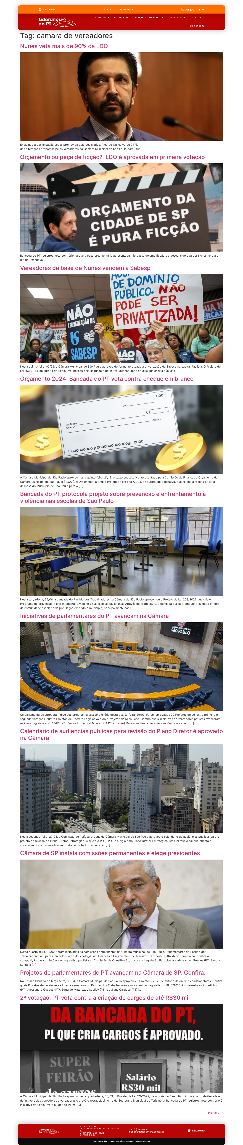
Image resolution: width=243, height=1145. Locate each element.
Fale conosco (196, 25)
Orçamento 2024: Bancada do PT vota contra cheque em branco (107, 378)
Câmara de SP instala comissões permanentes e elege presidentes (110, 853)
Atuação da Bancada (146, 17)
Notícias (196, 17)
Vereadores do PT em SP (109, 17)
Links (105, 9)
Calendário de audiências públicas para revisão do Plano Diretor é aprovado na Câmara (121, 734)
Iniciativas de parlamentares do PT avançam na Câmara (94, 615)
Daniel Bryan (144, 1141)
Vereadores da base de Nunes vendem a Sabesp (85, 267)
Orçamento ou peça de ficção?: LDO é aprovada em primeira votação (112, 156)
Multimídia (176, 17)
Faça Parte (124, 9)
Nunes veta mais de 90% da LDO (64, 46)
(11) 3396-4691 (141, 1129)
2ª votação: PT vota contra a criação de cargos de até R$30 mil (105, 997)
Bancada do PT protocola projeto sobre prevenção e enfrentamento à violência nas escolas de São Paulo (113, 497)
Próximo (215, 1112)
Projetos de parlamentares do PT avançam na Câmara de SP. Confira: (112, 972)
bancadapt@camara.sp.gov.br (146, 1131)
